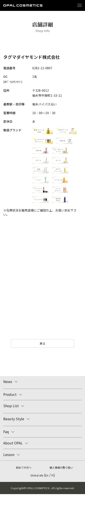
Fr (52, 475)
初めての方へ (24, 467)
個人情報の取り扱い (61, 467)
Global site (36, 475)
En (46, 475)
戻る (42, 343)
